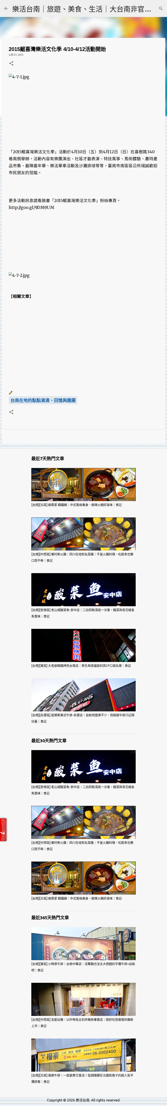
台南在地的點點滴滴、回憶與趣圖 (43, 400)
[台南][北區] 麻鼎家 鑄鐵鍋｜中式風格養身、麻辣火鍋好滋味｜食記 (76, 505)
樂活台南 (83, 1100)
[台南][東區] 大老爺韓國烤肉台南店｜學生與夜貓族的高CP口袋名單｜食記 (81, 665)
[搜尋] (161, 8)
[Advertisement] (83, 111)
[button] (11, 64)
